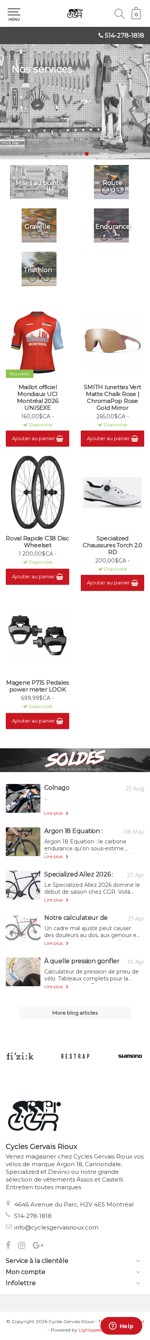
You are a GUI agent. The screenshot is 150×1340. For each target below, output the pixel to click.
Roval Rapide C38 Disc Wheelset (37, 542)
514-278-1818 (124, 35)
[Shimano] (130, 1056)
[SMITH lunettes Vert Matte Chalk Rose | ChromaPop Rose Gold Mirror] (112, 341)
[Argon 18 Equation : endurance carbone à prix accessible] (23, 841)
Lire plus (54, 813)
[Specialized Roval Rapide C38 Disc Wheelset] (37, 492)
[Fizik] (20, 1056)
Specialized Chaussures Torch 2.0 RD (112, 545)
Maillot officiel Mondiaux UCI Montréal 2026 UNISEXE (37, 397)
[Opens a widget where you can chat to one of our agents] (121, 1326)
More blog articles (75, 1013)
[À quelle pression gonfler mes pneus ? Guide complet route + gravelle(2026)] (23, 971)
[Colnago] (23, 798)
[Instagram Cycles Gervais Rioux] (25, 1246)
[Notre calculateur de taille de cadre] (23, 928)
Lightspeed (90, 1330)
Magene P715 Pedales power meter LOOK (37, 686)
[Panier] (136, 17)
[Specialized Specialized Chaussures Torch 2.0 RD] (112, 492)
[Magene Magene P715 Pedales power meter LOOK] (37, 637)
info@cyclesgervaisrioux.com (56, 1227)
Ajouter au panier (34, 438)
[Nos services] (75, 101)
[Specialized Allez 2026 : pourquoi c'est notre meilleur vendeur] (23, 885)
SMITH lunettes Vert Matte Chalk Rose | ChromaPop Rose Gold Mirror (112, 397)
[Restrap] (75, 1056)
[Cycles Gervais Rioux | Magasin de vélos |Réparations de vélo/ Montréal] (75, 13)
